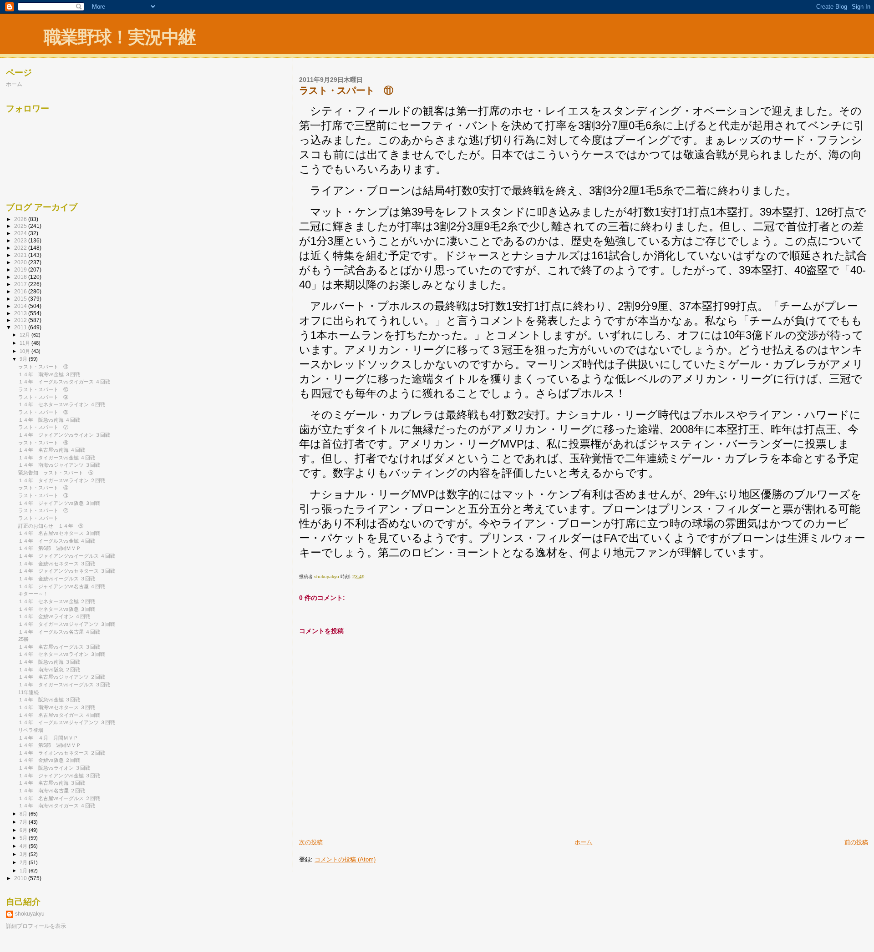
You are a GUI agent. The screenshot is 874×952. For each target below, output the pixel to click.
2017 (21, 284)
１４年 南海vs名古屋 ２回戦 (51, 790)
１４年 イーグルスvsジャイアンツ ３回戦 (66, 722)
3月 (24, 854)
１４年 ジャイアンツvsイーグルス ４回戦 (66, 556)
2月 (24, 862)
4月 (24, 846)
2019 (21, 269)
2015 (21, 299)
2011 (21, 327)
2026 (21, 219)
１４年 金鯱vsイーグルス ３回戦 (56, 578)
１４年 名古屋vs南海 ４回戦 (51, 450)
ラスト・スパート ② (43, 510)
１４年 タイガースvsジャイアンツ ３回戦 (66, 624)
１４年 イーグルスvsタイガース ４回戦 (64, 381)
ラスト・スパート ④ (43, 487)
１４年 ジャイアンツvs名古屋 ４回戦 (61, 586)
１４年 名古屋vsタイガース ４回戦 (59, 715)
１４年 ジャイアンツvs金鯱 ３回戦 (59, 775)
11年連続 (28, 692)
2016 (21, 291)
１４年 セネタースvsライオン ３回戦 (61, 654)
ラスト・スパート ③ (43, 495)
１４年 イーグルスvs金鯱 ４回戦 (56, 541)
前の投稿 (856, 842)
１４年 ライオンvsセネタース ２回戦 (61, 753)
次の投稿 (311, 842)
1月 (24, 870)
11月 (25, 343)
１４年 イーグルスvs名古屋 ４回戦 (59, 632)
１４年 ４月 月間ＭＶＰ (48, 737)
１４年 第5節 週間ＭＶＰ (49, 745)
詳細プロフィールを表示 (36, 926)
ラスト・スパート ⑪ (43, 366)
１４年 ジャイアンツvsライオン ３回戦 (64, 435)
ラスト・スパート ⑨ (43, 397)
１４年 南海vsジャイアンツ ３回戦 (59, 465)
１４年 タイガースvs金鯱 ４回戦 (56, 457)
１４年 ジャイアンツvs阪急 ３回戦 (59, 503)
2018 (21, 277)
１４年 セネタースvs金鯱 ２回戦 (56, 601)
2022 (21, 248)
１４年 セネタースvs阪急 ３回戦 (56, 609)
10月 (25, 351)
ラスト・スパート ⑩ (43, 389)
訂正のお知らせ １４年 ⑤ (50, 526)
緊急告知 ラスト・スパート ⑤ (55, 472)
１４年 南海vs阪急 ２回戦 (49, 669)
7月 (24, 822)
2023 (21, 240)
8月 (24, 813)
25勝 (23, 639)
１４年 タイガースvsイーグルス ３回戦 (64, 684)
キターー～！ (33, 593)
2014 (21, 306)
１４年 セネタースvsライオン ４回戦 (61, 404)
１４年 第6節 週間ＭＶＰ (49, 548)
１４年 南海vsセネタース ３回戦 (56, 707)
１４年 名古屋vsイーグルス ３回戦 (59, 647)
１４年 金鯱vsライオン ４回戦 (54, 616)
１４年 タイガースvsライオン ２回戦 (61, 480)
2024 (21, 233)
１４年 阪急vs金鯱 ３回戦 (49, 699)
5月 (24, 838)
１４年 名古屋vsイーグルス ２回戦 (59, 798)
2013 (21, 313)
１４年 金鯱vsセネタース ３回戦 (56, 563)
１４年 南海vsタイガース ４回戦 (56, 805)
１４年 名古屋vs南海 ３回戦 (51, 783)
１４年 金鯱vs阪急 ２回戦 (49, 760)
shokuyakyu (30, 914)
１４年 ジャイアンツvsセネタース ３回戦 (66, 571)
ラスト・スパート (38, 518)
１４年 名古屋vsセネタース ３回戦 (59, 533)
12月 (25, 334)
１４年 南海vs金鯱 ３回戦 (49, 374)
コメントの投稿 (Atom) (345, 859)
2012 (21, 320)
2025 (21, 226)
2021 (21, 255)
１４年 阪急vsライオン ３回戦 (54, 768)
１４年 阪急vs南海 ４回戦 (49, 420)
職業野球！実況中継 (119, 37)
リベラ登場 (30, 730)
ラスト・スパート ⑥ (43, 442)
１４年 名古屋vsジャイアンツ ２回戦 (61, 677)
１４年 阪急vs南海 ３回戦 (49, 662)
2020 (21, 262)
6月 (24, 830)
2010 (21, 878)
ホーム (583, 842)
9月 (24, 359)
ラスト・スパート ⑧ (43, 412)
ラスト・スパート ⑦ (43, 427)
